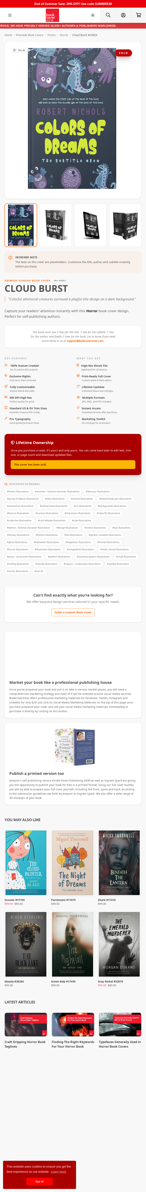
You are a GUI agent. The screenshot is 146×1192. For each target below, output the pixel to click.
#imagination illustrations (80, 549)
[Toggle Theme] (92, 15)
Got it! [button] (40, 1181)
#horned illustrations (108, 542)
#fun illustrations (73, 535)
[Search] (108, 15)
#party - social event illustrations (24, 556)
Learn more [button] (58, 1171)
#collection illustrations (19, 520)
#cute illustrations (81, 520)
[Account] (123, 15)
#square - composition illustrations (82, 564)
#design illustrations (67, 527)
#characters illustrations (77, 513)
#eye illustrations (121, 527)
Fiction (52, 35)
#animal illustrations (82, 498)
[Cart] (138, 15)
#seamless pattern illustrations (93, 556)
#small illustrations (126, 556)
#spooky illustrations (46, 564)
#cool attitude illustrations (52, 520)
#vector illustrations (17, 571)
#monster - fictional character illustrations (57, 491)
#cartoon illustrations (47, 513)
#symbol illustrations (118, 564)
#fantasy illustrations (18, 535)
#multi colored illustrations (114, 549)
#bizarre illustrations (18, 513)
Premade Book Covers (30, 35)
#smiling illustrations (18, 564)
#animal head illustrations (53, 506)
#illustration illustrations (47, 549)
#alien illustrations (55, 498)
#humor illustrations (18, 491)
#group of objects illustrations (23, 498)
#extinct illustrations (95, 527)
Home (8, 35)
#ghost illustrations (17, 542)
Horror (64, 35)
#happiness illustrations (78, 542)
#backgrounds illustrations (112, 506)
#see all (39, 571)
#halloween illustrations (46, 542)
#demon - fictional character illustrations (28, 527)
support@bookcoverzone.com (85, 341)
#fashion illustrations (47, 535)
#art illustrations (82, 506)
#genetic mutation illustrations (105, 535)
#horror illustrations (17, 549)
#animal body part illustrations (115, 498)
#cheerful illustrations (108, 513)
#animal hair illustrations (20, 506)
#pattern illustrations (59, 556)
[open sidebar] (10, 15)
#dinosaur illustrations (98, 491)
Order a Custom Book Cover (73, 612)
